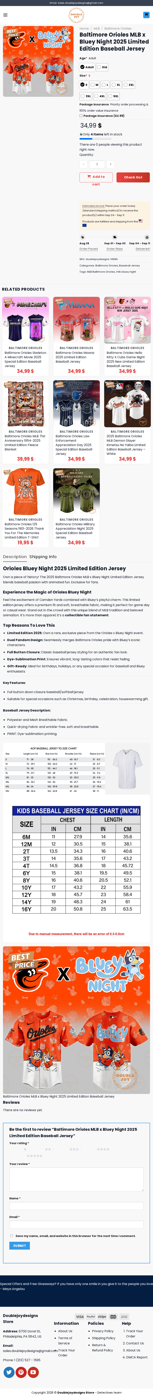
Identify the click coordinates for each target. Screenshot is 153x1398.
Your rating (19, 1143)
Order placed (88, 249)
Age (83, 58)
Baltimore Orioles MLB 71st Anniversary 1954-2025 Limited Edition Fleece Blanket (25, 443)
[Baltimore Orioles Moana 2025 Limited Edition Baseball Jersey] (76, 320)
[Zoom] (8, 92)
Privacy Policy (103, 1331)
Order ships (115, 249)
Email (14, 1217)
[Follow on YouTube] (33, 1372)
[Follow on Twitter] (9, 1372)
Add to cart (98, 178)
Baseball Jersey (129, 265)
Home (84, 28)
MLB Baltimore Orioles (101, 271)
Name (15, 1198)
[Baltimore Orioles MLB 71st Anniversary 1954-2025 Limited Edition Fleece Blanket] (25, 403)
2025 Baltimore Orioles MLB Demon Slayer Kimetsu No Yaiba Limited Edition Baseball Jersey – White (126, 445)
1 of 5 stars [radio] (15, 1149)
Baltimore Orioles (117, 28)
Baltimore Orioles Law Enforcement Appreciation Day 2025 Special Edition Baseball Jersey (74, 445)
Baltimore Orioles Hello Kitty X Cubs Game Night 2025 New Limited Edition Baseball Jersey (126, 359)
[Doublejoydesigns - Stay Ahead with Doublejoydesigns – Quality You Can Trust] (76, 15)
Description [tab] (15, 556)
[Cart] (146, 15)
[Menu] (5, 15)
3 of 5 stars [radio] (61, 1149)
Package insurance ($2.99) (104, 116)
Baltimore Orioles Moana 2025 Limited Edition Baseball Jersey (75, 357)
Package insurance (94, 104)
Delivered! (143, 249)
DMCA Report (137, 1357)
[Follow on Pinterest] (21, 1372)
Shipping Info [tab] (43, 556)
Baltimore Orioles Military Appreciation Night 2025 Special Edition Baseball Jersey (75, 531)
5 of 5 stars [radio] (19, 1155)
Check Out (133, 177)
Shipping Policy (103, 1338)
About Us (65, 1331)
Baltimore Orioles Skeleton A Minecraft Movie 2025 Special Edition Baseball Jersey (25, 359)
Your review (19, 1164)
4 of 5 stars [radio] (89, 1149)
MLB (97, 28)
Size (83, 76)
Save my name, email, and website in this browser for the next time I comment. (76, 1236)
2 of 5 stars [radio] (37, 1149)
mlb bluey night (126, 271)
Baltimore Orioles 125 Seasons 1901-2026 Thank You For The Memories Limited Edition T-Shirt (24, 531)
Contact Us (135, 1343)
